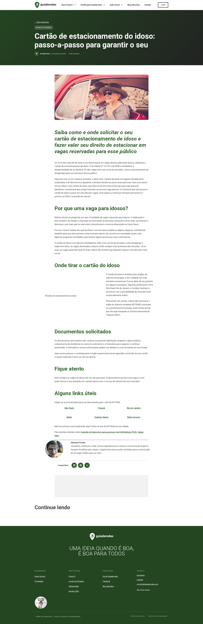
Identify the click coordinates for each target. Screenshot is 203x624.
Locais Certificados (76, 581)
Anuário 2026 (74, 591)
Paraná (101, 408)
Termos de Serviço (137, 616)
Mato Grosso (133, 417)
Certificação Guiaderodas (91, 5)
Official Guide (74, 586)
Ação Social (115, 5)
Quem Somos (67, 5)
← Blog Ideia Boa (42, 22)
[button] (74, 465)
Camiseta (106, 581)
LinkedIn (140, 580)
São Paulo (69, 408)
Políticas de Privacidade (157, 616)
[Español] (198, 580)
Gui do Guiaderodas (110, 576)
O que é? (72, 576)
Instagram (141, 575)
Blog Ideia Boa (133, 5)
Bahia (69, 417)
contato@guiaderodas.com (147, 584)
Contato (147, 5)
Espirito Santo (101, 417)
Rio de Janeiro (134, 408)
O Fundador (39, 581)
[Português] (198, 569)
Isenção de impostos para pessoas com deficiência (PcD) (109, 432)
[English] (198, 575)
